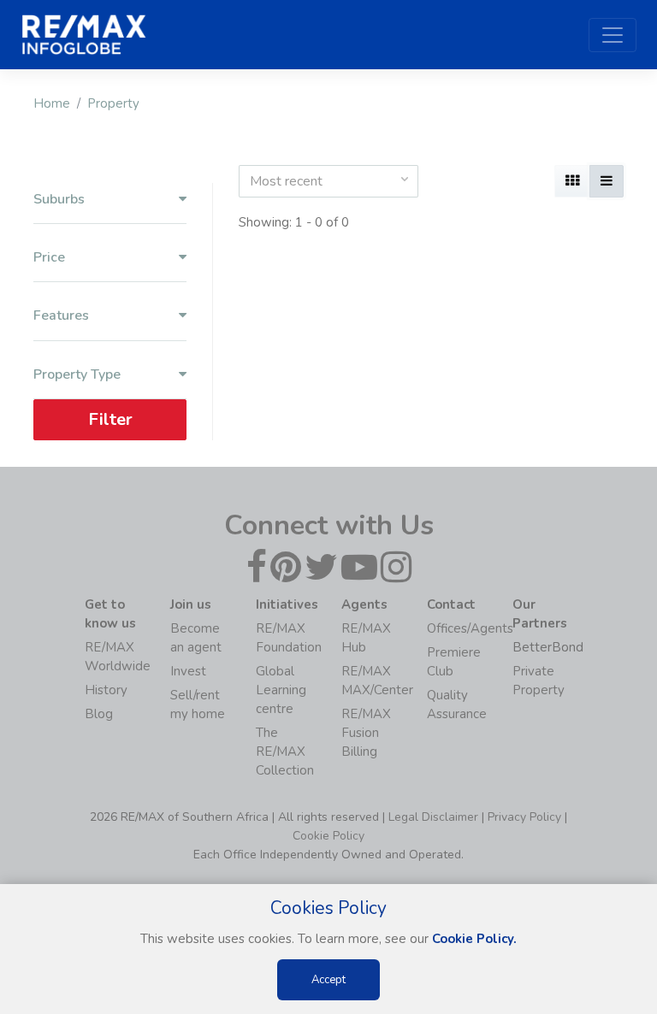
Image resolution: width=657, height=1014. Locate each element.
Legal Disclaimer (433, 817)
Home (51, 103)
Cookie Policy (328, 836)
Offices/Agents (470, 628)
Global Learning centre (281, 690)
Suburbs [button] (59, 200)
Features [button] (61, 316)
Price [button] (49, 258)
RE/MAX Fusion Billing (366, 732)
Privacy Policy (524, 817)
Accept (328, 979)
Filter (110, 419)
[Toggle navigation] (612, 35)
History (106, 690)
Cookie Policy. (474, 938)
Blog (99, 713)
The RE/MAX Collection (285, 751)
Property (113, 103)
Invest (188, 671)
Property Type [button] (77, 375)
